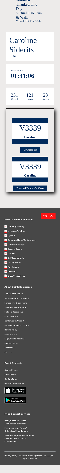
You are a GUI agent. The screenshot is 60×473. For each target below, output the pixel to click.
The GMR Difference (13, 294)
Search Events (10, 370)
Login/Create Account (14, 339)
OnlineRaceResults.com (15, 423)
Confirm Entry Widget (14, 321)
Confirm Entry (10, 379)
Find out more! (11, 441)
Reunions (12, 271)
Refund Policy (10, 330)
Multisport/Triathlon (16, 231)
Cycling (11, 235)
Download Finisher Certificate (30, 188)
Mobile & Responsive (13, 312)
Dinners (11, 253)
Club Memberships (16, 244)
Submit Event (10, 374)
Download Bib (30, 150)
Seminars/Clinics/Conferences (21, 240)
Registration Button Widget (16, 325)
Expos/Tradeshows (16, 276)
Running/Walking (16, 226)
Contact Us (9, 348)
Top (45, 216)
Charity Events (14, 262)
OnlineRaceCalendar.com (16, 431)
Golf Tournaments (16, 258)
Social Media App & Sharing (16, 298)
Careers (7, 352)
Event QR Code (11, 316)
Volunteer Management (15, 307)
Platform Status (11, 343)
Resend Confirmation (14, 383)
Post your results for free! (15, 421)
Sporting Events (15, 249)
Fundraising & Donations (15, 303)
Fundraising (13, 267)
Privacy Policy (10, 334)
